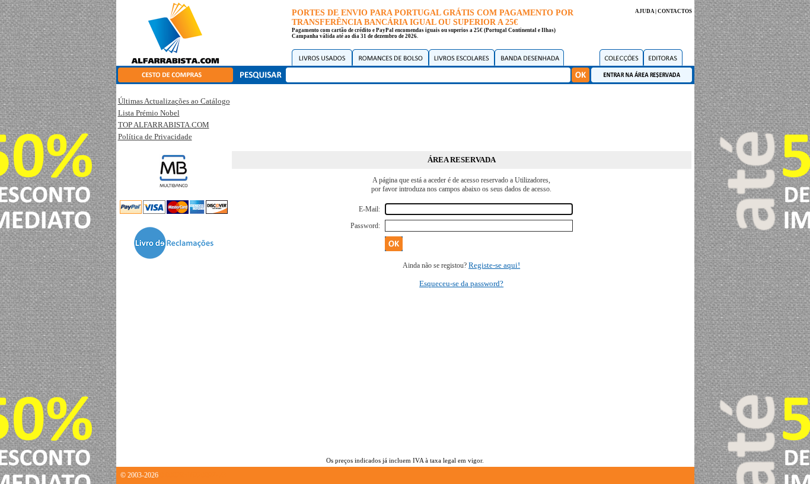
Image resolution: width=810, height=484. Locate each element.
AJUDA (644, 11)
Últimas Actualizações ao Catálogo (174, 101)
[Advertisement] (461, 115)
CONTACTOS (675, 11)
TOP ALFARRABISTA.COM (163, 124)
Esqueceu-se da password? (461, 283)
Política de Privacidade (155, 136)
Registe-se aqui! (494, 265)
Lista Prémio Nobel (149, 112)
